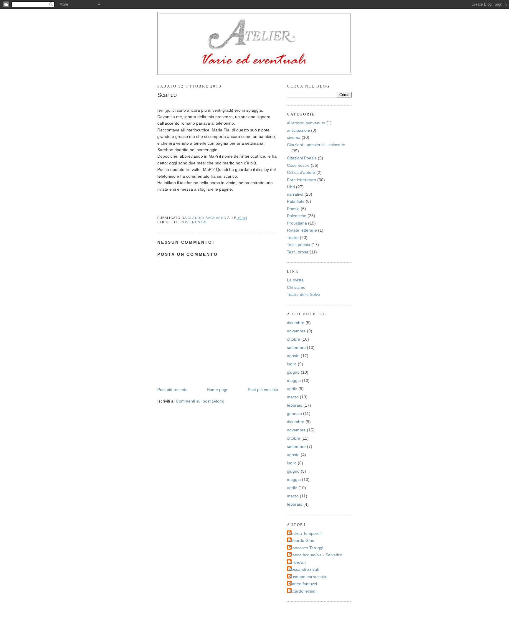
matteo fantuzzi (302, 583)
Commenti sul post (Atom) (200, 401)
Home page (218, 389)
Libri (291, 186)
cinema (293, 137)
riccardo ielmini (302, 591)
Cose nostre (194, 222)
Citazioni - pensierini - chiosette (316, 144)
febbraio (294, 405)
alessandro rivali (303, 569)
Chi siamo (296, 287)
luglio (292, 364)
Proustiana (297, 223)
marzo (293, 397)
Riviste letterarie (302, 230)
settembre (296, 347)
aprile (292, 388)
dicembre (295, 322)
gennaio (294, 413)
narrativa (295, 194)
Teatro (293, 237)
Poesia (293, 208)
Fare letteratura (301, 179)
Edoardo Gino (301, 540)
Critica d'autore (301, 172)
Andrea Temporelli (305, 533)
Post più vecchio (263, 389)
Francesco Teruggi (305, 547)
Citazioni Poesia (302, 158)
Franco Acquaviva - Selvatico (315, 555)
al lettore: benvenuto (306, 123)
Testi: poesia (298, 244)
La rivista (295, 280)
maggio (294, 380)
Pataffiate (296, 201)
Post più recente (172, 389)
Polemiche (296, 215)
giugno (293, 372)
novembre (296, 331)
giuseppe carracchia (307, 576)
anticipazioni (298, 130)
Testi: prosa (297, 252)
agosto (293, 355)
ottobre (293, 339)
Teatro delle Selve (303, 294)
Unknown (297, 562)
